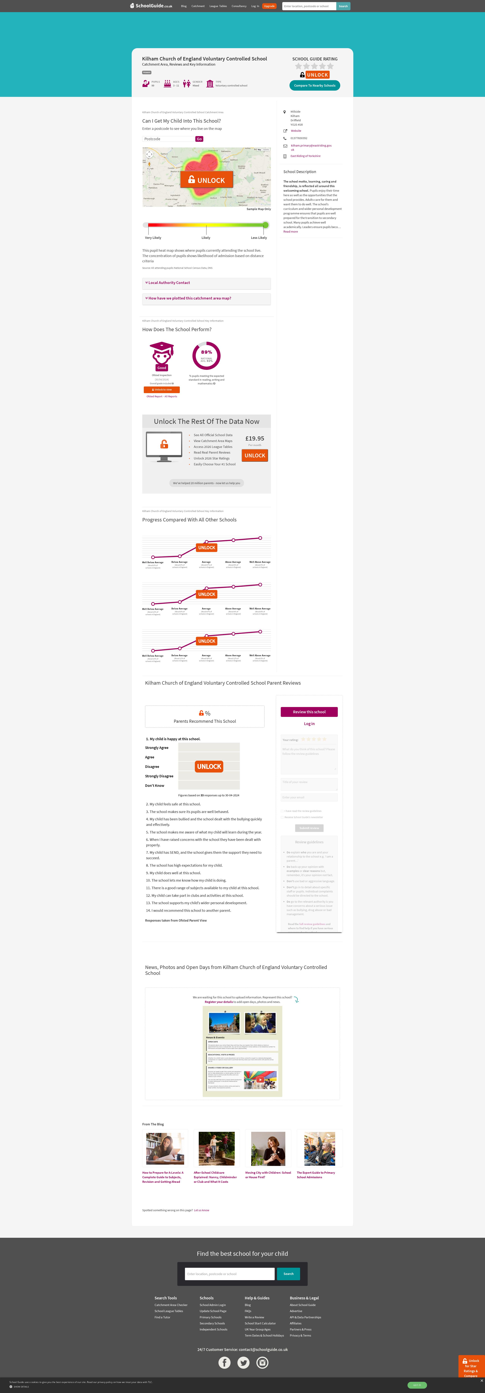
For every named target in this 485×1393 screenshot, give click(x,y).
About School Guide (303, 1305)
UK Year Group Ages (258, 1329)
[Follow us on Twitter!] (242, 1363)
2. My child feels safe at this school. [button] (173, 804)
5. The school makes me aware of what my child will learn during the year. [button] (204, 832)
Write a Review (254, 1317)
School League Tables (169, 1311)
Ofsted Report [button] (155, 396)
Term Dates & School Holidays (264, 1335)
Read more (290, 231)
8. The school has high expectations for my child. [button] (184, 865)
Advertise (296, 1311)
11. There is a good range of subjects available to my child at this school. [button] (202, 887)
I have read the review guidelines (302, 811)
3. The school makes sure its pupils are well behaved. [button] (187, 811)
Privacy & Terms (300, 1335)
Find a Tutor (162, 1317)
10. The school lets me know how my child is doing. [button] (186, 880)
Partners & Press (300, 1329)
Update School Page (213, 1311)
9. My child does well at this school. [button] (173, 872)
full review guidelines (312, 924)
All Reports (171, 396)
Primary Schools (210, 1317)
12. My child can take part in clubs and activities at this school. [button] (195, 895)
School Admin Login (213, 1305)
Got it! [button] (417, 1385)
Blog (248, 1305)
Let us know (201, 1210)
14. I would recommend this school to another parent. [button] (188, 910)
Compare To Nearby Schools (315, 85)
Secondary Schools (212, 1323)
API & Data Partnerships (305, 1317)
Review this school (309, 711)
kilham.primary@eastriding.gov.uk (311, 147)
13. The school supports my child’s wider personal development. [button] (196, 902)
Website (296, 130)
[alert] (242, 1385)
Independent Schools (213, 1329)
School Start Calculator (260, 1323)
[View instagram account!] (261, 1363)
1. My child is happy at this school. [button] (173, 738)
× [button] (481, 1380)
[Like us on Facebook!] (223, 1363)
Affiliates (295, 1323)
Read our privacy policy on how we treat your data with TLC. (120, 1382)
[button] (206, 282)
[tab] (206, 283)
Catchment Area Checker (171, 1305)
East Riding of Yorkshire (306, 156)
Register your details (219, 1002)
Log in (309, 723)
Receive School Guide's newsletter (303, 817)
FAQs (248, 1311)
